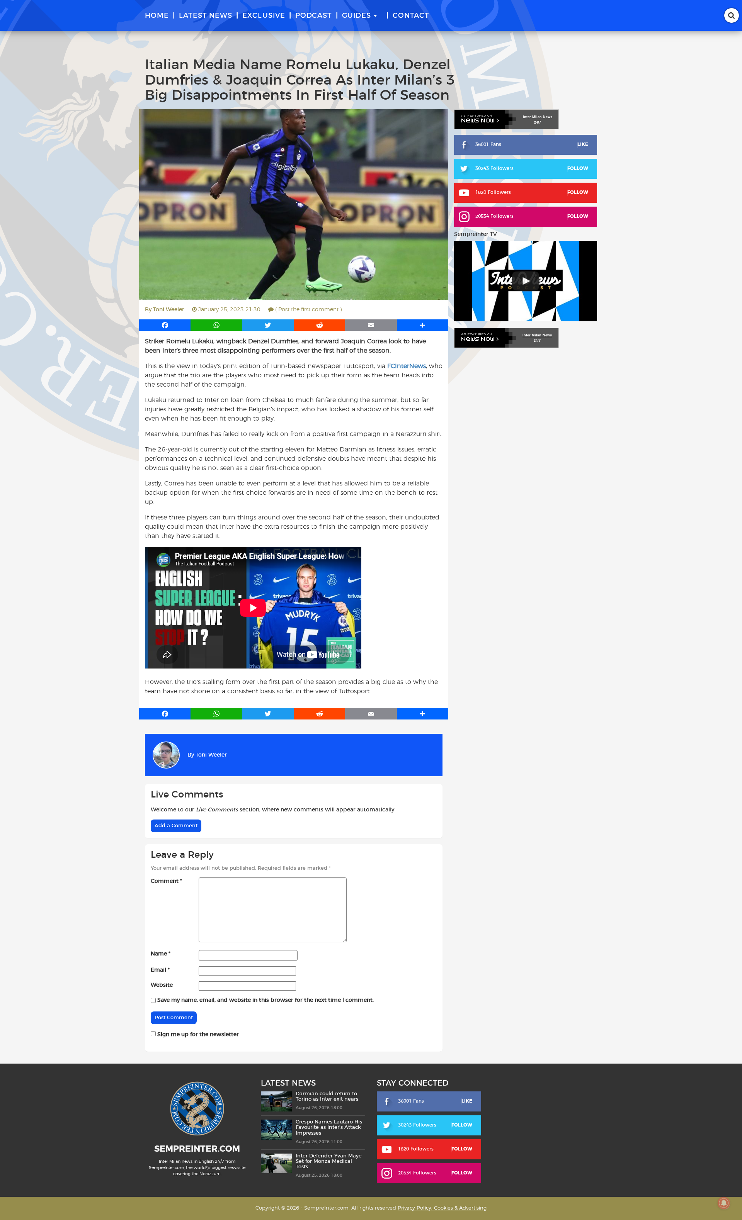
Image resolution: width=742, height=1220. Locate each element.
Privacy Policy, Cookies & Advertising (442, 1208)
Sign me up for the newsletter (197, 1034)
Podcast (313, 15)
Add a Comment (176, 825)
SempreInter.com (197, 1149)
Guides (356, 15)
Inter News (537, 117)
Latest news (205, 15)
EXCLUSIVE (263, 15)
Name (160, 954)
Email (160, 970)
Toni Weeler (168, 309)
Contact (411, 15)
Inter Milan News (537, 335)
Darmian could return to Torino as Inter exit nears (327, 1096)
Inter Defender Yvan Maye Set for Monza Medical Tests (329, 1162)
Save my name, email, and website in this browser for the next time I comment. (265, 1000)
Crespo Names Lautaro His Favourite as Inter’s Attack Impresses (329, 1128)
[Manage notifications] (724, 1203)
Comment (166, 881)
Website (162, 985)
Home (157, 15)
